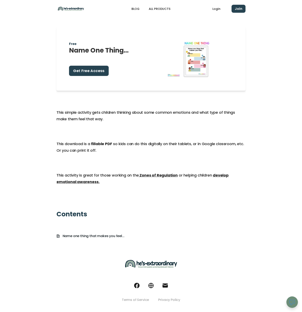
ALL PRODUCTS (160, 9)
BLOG (135, 9)
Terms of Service (135, 299)
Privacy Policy (169, 299)
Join (238, 8)
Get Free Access (88, 70)
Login (216, 9)
